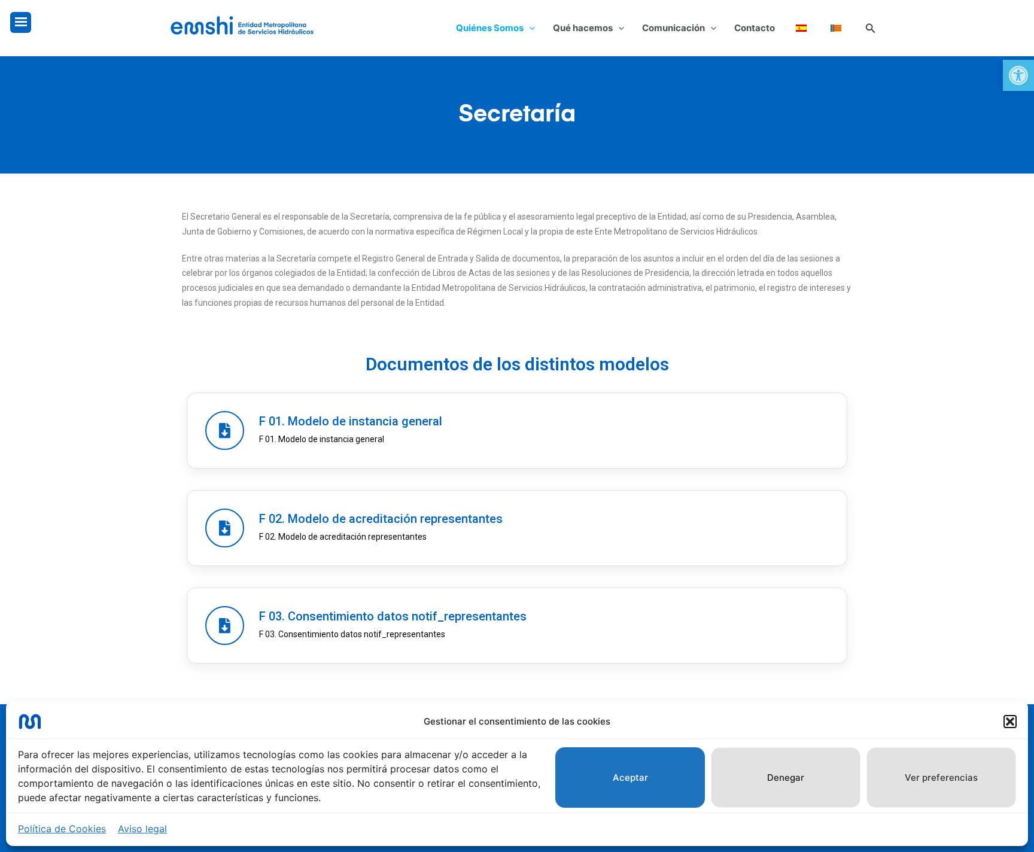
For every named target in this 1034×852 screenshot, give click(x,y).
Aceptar (630, 777)
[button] (1018, 75)
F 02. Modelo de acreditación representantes (381, 519)
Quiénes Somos (490, 28)
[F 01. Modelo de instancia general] (224, 430)
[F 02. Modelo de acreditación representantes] (224, 528)
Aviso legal (142, 829)
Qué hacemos (583, 28)
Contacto (754, 28)
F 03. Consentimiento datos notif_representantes (393, 616)
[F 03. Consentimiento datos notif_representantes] (224, 625)
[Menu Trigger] (20, 22)
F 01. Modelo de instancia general (350, 421)
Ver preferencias (941, 777)
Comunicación (673, 28)
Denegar (785, 777)
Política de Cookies (62, 829)
